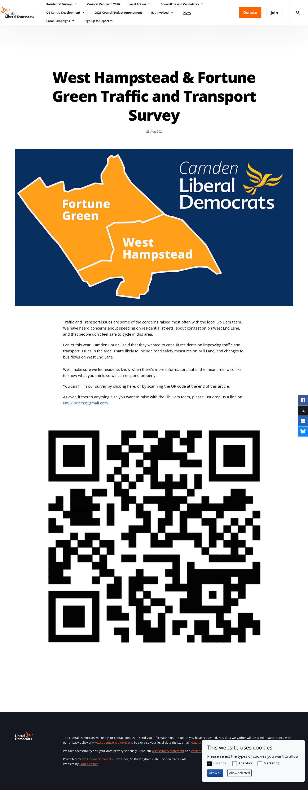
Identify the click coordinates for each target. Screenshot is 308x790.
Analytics (245, 763)
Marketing (272, 763)
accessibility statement (168, 751)
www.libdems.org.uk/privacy (112, 742)
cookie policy (200, 751)
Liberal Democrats (100, 759)
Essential (220, 763)
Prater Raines (88, 764)
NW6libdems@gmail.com (85, 402)
